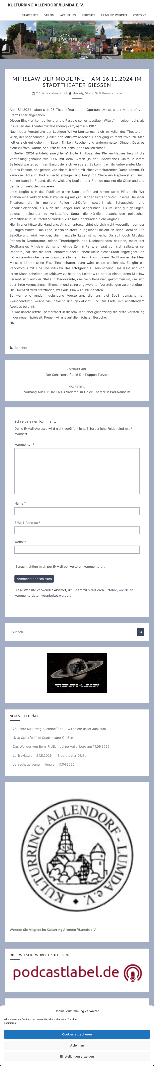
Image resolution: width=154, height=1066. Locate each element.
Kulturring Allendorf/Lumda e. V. (46, 5)
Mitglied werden (114, 15)
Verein (49, 15)
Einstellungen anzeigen (77, 1056)
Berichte (88, 15)
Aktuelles (68, 15)
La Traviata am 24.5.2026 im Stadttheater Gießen (50, 755)
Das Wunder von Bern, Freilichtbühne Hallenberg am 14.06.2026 (61, 746)
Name (20, 503)
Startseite (30, 15)
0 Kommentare (110, 93)
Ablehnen (77, 1045)
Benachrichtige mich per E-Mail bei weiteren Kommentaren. (60, 566)
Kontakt (139, 15)
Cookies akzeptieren (77, 1034)
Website (20, 542)
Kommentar (24, 444)
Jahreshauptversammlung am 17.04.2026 (44, 764)
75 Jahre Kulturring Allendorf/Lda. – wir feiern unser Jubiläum (59, 729)
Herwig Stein (83, 93)
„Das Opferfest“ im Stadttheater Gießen (43, 738)
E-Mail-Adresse (27, 523)
